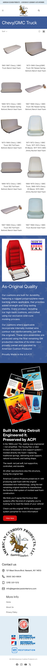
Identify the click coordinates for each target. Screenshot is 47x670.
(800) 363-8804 (13, 576)
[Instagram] (21, 664)
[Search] (38, 10)
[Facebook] (17, 664)
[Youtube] (25, 664)
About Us (9, 607)
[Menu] (3, 10)
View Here (10, 518)
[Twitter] (29, 664)
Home (8, 602)
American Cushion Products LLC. (26, 659)
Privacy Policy (11, 612)
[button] (4, 31)
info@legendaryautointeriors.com (21, 588)
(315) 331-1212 (12, 582)
